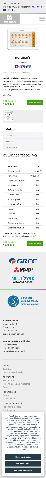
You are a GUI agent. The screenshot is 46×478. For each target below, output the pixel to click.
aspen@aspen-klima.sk (13, 334)
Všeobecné (11, 129)
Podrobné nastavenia (23, 470)
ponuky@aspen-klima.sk (14, 351)
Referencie (8, 377)
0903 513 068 (35, 7)
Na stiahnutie (11, 148)
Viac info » (7, 95)
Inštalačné (10, 142)
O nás (6, 366)
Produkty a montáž (12, 407)
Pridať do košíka (35, 103)
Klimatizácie (8, 380)
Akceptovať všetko (23, 457)
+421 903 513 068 (11, 348)
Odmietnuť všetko (23, 464)
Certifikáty (8, 369)
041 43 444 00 (13, 3)
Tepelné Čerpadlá (12, 403)
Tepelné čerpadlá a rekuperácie (17, 384)
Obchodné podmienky (13, 372)
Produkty (7, 395)
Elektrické (10, 135)
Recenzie (7, 387)
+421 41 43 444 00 (11, 330)
